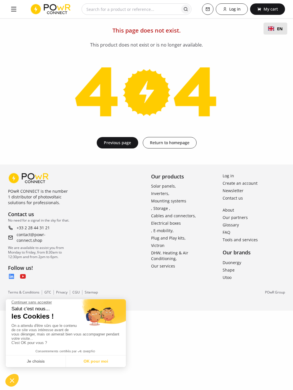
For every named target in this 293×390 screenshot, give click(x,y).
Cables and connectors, (173, 215)
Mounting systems (168, 201)
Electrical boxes (166, 223)
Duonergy (232, 262)
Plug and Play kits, (168, 238)
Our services (163, 266)
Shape (229, 270)
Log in (228, 175)
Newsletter (233, 190)
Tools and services (240, 239)
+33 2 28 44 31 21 (33, 227)
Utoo (227, 277)
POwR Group (275, 292)
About (228, 210)
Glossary (231, 225)
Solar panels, (163, 186)
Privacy (62, 292)
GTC (47, 292)
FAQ (226, 232)
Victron (158, 245)
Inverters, (160, 193)
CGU (76, 292)
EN (280, 28)
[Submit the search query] (185, 9)
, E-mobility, (162, 230)
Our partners (235, 217)
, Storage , (160, 208)
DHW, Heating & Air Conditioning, (169, 255)
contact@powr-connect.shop (31, 237)
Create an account (240, 183)
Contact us (233, 198)
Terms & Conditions (23, 292)
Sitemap (91, 292)
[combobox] (275, 29)
